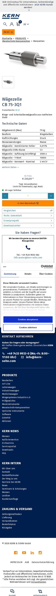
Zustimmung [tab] (10, 274)
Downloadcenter (12, 225)
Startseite (7, 38)
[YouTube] (24, 553)
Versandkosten (9, 521)
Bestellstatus (8, 524)
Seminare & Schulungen (14, 489)
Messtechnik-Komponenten (16, 41)
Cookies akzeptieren (28, 319)
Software (6, 414)
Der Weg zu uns (9, 478)
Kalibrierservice (10, 439)
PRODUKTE (20, 38)
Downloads (7, 449)
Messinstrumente (11, 404)
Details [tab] (28, 274)
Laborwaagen (9, 387)
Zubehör (6, 417)
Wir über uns (8, 468)
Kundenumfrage (10, 499)
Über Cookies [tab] (46, 274)
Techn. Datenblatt (13, 215)
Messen (6, 436)
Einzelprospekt (11, 220)
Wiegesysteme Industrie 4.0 (16, 397)
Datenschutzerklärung (43, 562)
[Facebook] (15, 553)
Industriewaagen (10, 390)
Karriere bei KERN (11, 482)
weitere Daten (9, 167)
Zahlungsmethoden (12, 514)
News (4, 485)
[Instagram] (40, 553)
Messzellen (38, 41)
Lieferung (7, 517)
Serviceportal (9, 446)
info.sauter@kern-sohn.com (28, 257)
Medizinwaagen (10, 394)
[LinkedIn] (32, 553)
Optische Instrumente (13, 411)
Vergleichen (10, 210)
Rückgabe (7, 527)
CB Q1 (17, 110)
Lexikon (6, 495)
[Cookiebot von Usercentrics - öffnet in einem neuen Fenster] (41, 266)
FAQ (4, 453)
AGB (27, 562)
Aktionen (6, 421)
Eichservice (8, 443)
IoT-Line (6, 384)
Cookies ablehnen (28, 327)
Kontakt (6, 472)
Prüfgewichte (8, 400)
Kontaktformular (10, 475)
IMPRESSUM (16, 562)
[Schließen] (29, 10)
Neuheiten (7, 380)
